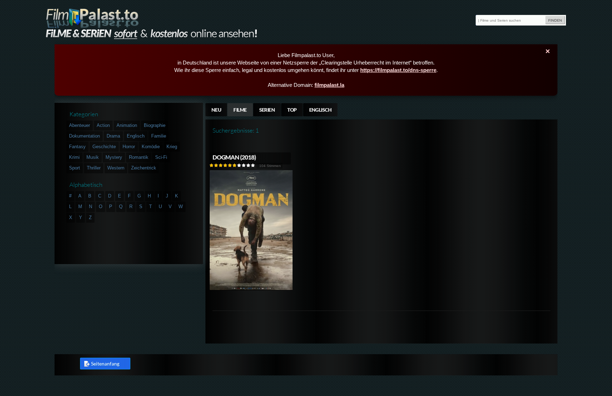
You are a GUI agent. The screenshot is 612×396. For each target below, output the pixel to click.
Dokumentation (84, 136)
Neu (216, 110)
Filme (239, 110)
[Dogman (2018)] (251, 289)
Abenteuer (79, 125)
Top (291, 110)
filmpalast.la (329, 85)
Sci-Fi (161, 157)
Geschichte (104, 146)
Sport (74, 168)
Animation (127, 125)
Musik (92, 157)
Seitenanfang (105, 364)
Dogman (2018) (234, 157)
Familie (158, 136)
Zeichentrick (143, 168)
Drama (113, 136)
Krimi (74, 157)
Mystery (114, 157)
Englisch (320, 110)
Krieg (171, 146)
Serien (267, 110)
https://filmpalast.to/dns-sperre (398, 70)
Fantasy (77, 146)
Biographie (154, 125)
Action (103, 125)
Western (115, 168)
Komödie (151, 146)
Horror (129, 146)
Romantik (138, 157)
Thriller (94, 168)
